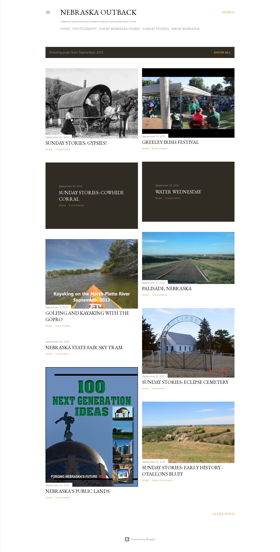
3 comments (76, 205)
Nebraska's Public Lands (78, 491)
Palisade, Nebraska (167, 288)
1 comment (158, 388)
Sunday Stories (155, 29)
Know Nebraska (185, 29)
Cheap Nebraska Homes (119, 29)
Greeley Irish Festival (170, 142)
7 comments (62, 149)
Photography (84, 29)
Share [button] (49, 149)
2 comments (172, 198)
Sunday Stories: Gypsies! (76, 143)
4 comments (159, 294)
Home (65, 29)
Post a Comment (162, 480)
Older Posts (223, 514)
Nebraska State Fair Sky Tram (84, 347)
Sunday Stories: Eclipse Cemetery (185, 382)
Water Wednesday (178, 192)
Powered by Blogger (143, 539)
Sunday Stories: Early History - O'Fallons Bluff (182, 470)
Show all (222, 52)
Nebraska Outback (98, 12)
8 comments (159, 148)
